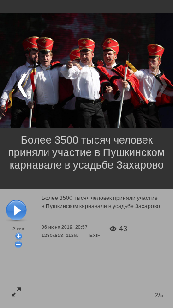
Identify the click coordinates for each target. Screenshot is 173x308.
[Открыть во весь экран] (16, 292)
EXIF (94, 235)
